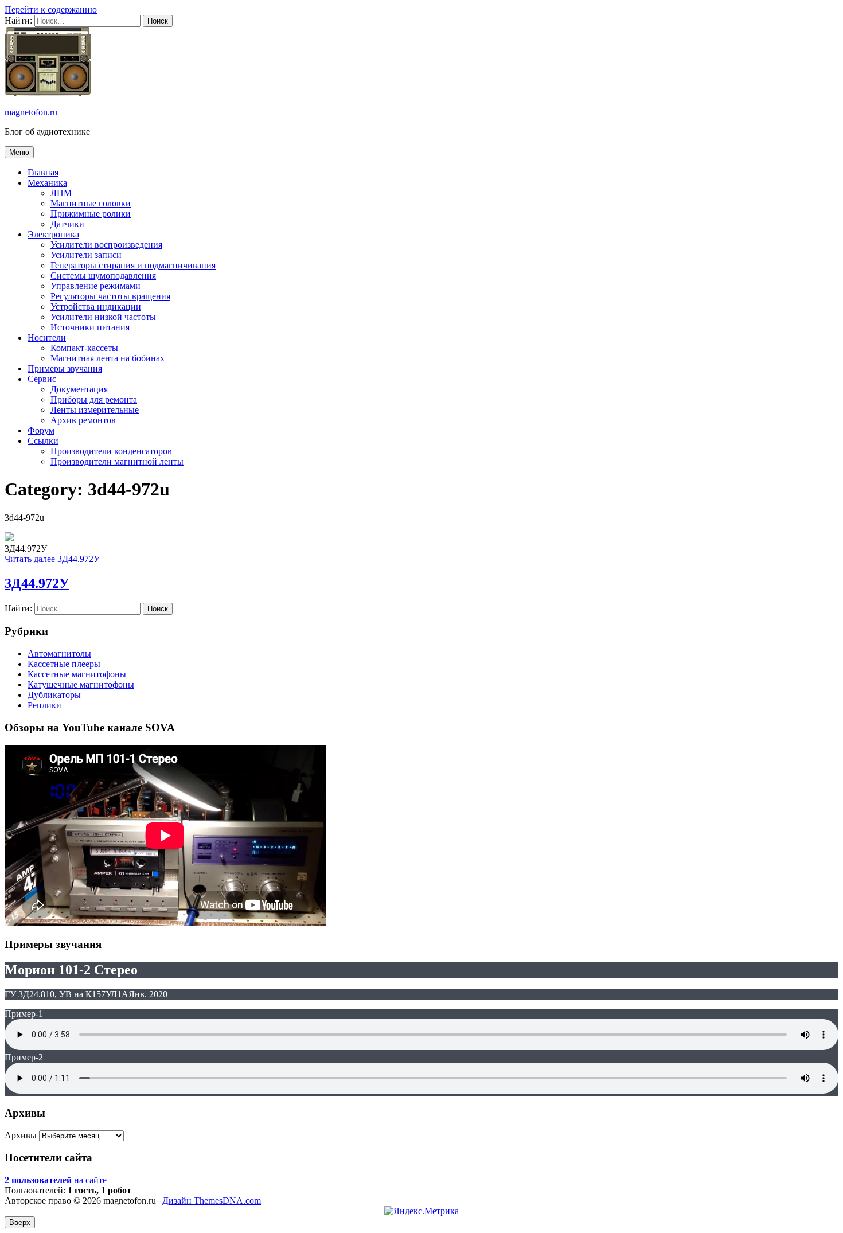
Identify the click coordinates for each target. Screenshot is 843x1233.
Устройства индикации (95, 306)
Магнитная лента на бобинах (107, 358)
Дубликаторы (54, 695)
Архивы (21, 1135)
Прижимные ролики (90, 213)
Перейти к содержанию (51, 9)
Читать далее (52, 559)
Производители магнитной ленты (117, 461)
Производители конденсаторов (111, 451)
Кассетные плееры (64, 664)
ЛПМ (61, 193)
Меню (19, 152)
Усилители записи (86, 255)
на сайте (56, 1180)
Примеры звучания (65, 368)
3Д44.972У (37, 583)
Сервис (42, 379)
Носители (47, 337)
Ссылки (43, 441)
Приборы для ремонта (93, 399)
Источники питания (90, 327)
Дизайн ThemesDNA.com (211, 1200)
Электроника (53, 234)
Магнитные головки (90, 203)
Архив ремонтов (83, 420)
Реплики (44, 705)
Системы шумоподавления (103, 275)
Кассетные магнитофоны (77, 674)
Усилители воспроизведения (106, 244)
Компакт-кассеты (84, 348)
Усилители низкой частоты (103, 317)
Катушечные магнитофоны (81, 684)
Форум (41, 430)
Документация (79, 389)
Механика (47, 183)
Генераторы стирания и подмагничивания (133, 265)
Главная (43, 172)
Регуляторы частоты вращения (110, 296)
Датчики (67, 224)
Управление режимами (95, 286)
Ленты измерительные (94, 410)
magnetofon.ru (31, 112)
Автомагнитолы (59, 653)
